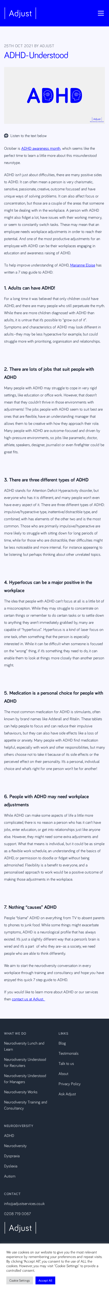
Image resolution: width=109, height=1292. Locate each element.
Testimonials (69, 1053)
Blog (62, 1043)
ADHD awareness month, (41, 148)
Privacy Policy (70, 1083)
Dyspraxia (12, 1155)
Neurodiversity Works (21, 1091)
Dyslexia (10, 1165)
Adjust (47, 45)
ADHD (9, 1135)
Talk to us (66, 1063)
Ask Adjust (67, 1093)
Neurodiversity (15, 1145)
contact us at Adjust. (28, 998)
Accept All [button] (45, 1280)
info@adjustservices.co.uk (24, 1203)
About (63, 1073)
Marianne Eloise (82, 264)
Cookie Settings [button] (19, 1280)
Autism (9, 1176)
